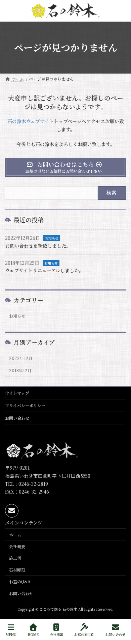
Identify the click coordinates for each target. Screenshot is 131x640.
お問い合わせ (17, 418)
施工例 (15, 558)
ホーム (15, 534)
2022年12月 (21, 358)
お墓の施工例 (84, 634)
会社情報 (56, 634)
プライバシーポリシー (25, 405)
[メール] (11, 510)
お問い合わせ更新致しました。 (38, 245)
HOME (33, 634)
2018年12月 (20, 370)
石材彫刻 (17, 570)
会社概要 (17, 546)
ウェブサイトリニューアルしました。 (44, 270)
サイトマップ (17, 393)
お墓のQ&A (20, 581)
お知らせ (51, 238)
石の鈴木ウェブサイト (30, 121)
